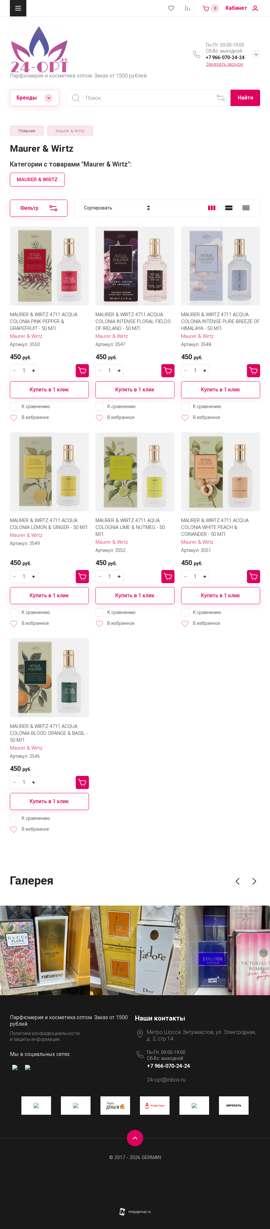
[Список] (229, 208)
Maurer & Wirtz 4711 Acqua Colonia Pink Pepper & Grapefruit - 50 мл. (43, 321)
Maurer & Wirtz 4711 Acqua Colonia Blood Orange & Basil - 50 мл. (49, 733)
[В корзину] (82, 370)
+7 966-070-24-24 (225, 57)
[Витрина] (212, 208)
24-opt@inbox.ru (166, 1080)
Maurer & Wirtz (26, 336)
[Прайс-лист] (246, 208)
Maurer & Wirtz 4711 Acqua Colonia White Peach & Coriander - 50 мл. (215, 527)
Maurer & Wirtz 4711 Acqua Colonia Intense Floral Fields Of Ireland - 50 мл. (133, 321)
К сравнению (36, 406)
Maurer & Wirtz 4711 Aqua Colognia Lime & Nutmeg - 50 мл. (130, 527)
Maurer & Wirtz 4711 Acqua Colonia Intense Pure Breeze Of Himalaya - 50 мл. (220, 321)
